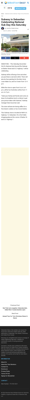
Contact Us (4, 366)
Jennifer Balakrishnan (12, 28)
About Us (4, 362)
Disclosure (4, 369)
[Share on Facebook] (5, 58)
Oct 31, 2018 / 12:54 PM (10, 31)
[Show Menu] (2, 3)
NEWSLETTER (20, 8)
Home (2, 13)
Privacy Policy (5, 371)
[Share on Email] (24, 58)
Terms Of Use (5, 373)
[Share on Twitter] (15, 58)
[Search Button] (28, 3)
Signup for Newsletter (8, 376)
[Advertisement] (15, 211)
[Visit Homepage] (15, 2)
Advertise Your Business (8, 364)
